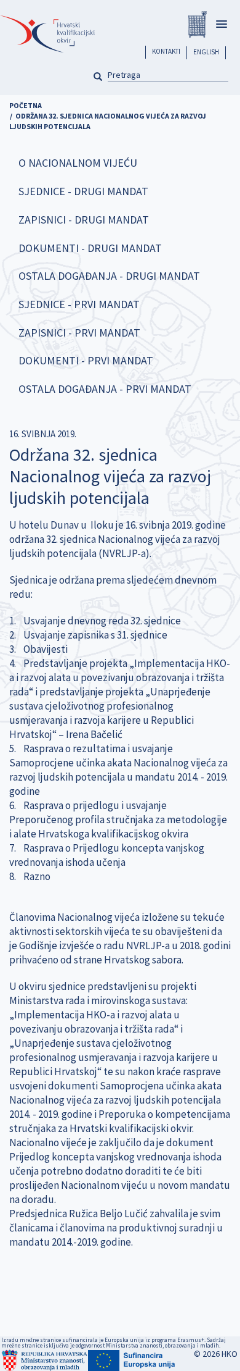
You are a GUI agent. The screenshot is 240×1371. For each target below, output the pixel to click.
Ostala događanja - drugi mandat (109, 276)
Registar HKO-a (197, 24)
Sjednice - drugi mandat (83, 191)
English (206, 52)
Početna (25, 105)
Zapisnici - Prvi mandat (79, 332)
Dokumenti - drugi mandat (90, 248)
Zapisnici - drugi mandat (83, 219)
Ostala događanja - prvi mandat (104, 389)
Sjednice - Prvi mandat (79, 304)
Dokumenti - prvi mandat (85, 360)
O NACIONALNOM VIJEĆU (77, 163)
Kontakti (166, 51)
